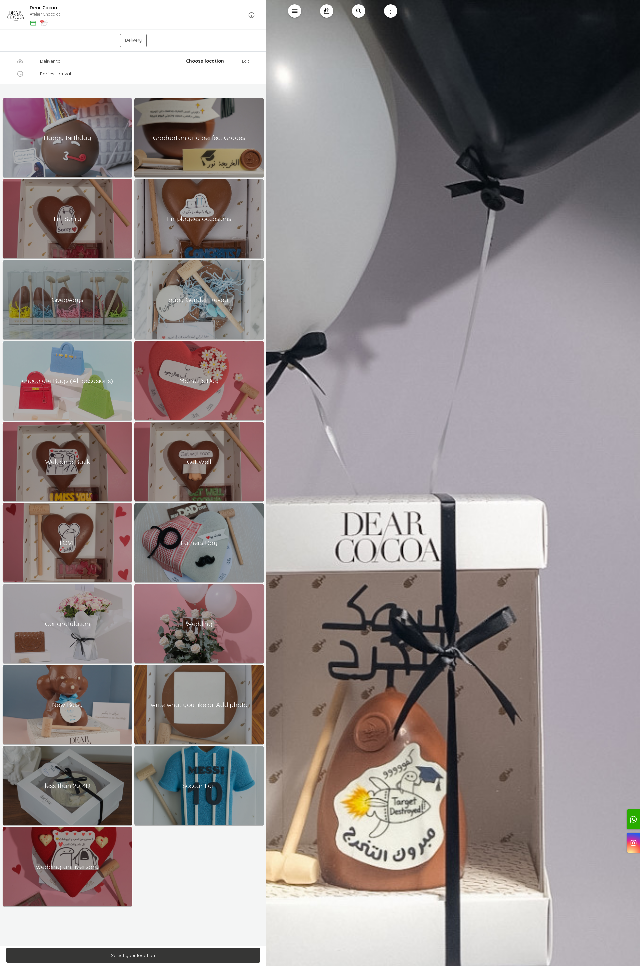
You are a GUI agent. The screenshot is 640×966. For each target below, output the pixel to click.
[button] (133, 15)
